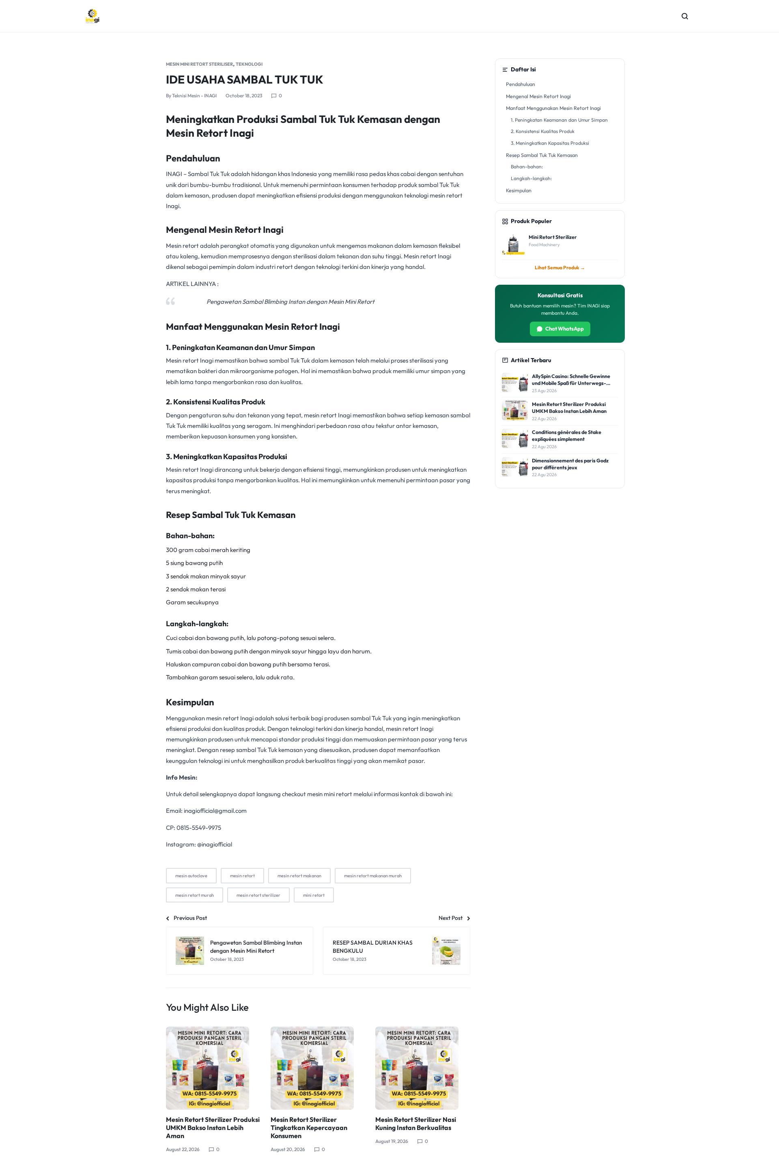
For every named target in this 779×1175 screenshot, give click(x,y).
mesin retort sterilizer (258, 895)
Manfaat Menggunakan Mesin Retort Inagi (553, 108)
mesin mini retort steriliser (199, 64)
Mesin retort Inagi (190, 360)
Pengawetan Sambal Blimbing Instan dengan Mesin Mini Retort (290, 301)
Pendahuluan (520, 84)
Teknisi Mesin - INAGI (194, 95)
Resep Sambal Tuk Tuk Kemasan (542, 155)
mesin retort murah (194, 895)
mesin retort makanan (299, 876)
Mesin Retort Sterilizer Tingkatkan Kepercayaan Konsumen (309, 1127)
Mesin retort (183, 245)
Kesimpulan (519, 190)
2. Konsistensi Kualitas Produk (543, 131)
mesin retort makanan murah (373, 876)
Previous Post (190, 918)
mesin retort (242, 876)
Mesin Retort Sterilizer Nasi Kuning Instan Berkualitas (415, 1123)
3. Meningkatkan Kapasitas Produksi (550, 143)
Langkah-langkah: (531, 178)
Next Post (451, 918)
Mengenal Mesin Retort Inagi (538, 96)
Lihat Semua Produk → (560, 267)
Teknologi (249, 64)
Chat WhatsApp (564, 328)
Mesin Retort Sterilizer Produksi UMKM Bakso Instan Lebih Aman (213, 1127)
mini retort (314, 895)
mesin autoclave (191, 876)
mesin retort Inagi (328, 415)
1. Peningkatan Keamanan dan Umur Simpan (559, 120)
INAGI (174, 174)
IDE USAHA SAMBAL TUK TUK (244, 79)
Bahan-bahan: (527, 166)
